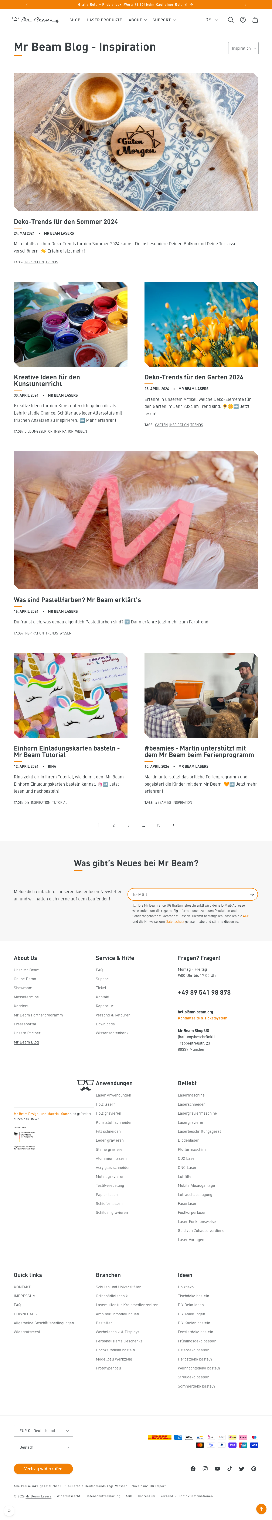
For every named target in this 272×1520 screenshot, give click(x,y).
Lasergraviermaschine (197, 1113)
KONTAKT (22, 1286)
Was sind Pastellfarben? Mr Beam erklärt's (77, 599)
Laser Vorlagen (191, 1239)
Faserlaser (187, 1203)
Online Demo (25, 978)
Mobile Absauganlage (196, 1185)
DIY (26, 802)
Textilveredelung (110, 1185)
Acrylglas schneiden (113, 1167)
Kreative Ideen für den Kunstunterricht (47, 380)
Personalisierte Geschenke (119, 1340)
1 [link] (99, 825)
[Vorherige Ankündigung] (26, 4)
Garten (161, 424)
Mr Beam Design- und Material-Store (41, 1113)
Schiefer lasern (109, 1203)
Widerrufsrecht (27, 1331)
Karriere (21, 1005)
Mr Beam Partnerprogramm (38, 1015)
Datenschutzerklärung (103, 1496)
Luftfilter (185, 1176)
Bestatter (104, 1322)
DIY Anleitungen (191, 1313)
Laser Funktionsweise (197, 1221)
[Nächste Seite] (173, 825)
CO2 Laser (187, 1158)
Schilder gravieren (112, 1212)
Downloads (105, 1023)
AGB (246, 915)
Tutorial (59, 802)
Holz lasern (106, 1104)
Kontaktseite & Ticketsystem (202, 1018)
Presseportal (25, 1023)
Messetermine (26, 996)
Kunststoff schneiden (114, 1122)
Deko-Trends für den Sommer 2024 (66, 221)
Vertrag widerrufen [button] (43, 1468)
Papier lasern (107, 1194)
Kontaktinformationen (196, 1496)
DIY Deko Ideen (191, 1304)
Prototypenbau (108, 1368)
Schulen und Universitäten (118, 1286)
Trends (51, 262)
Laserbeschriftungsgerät (199, 1131)
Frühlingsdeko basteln (197, 1340)
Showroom (23, 987)
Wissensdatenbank (112, 1032)
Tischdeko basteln (193, 1295)
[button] (137, 20)
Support (103, 978)
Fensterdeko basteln (195, 1331)
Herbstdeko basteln (195, 1359)
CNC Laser (187, 1167)
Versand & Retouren (113, 1015)
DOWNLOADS (25, 1313)
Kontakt (102, 996)
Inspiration (34, 262)
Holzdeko (186, 1286)
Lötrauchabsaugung (195, 1194)
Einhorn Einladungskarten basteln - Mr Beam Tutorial (67, 751)
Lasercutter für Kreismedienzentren (127, 1304)
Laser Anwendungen (113, 1095)
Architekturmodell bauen (117, 1313)
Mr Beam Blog (26, 1042)
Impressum (146, 1496)
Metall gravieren (110, 1176)
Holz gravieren (108, 1113)
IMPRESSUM (25, 1295)
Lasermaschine (191, 1095)
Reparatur (104, 1005)
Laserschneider (191, 1104)
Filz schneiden (108, 1131)
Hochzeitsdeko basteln (115, 1349)
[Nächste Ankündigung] (245, 4)
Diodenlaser (188, 1140)
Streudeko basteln (193, 1376)
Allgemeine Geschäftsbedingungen (44, 1322)
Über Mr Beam (27, 969)
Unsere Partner (27, 1032)
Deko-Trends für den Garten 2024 (194, 376)
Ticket (101, 987)
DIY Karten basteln (194, 1322)
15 (158, 825)
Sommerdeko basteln (196, 1386)
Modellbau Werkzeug (114, 1359)
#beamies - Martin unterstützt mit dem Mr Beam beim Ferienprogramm (199, 751)
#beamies (163, 802)
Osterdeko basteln (193, 1349)
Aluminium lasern (111, 1158)
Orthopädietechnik (112, 1295)
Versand (121, 1486)
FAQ (99, 969)
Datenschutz (175, 921)
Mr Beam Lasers (38, 1496)
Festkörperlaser (192, 1212)
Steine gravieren (110, 1149)
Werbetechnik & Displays (117, 1331)
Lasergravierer (191, 1122)
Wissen (81, 431)
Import (160, 1486)
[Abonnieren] (252, 894)
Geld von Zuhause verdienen (202, 1230)
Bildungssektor (38, 431)
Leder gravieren (110, 1140)
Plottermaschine (192, 1149)
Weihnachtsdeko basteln (199, 1368)
